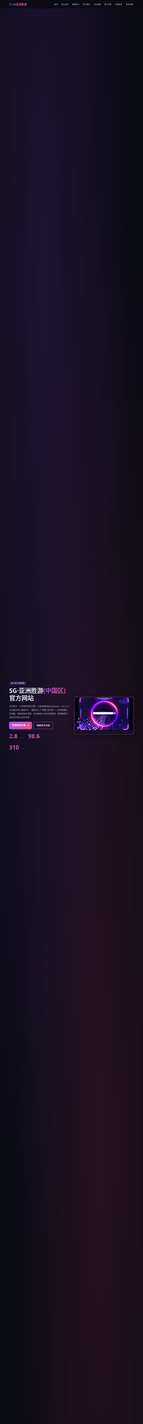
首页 (56, 4)
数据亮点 (75, 4)
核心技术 (65, 4)
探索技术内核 (43, 725)
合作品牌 (97, 4)
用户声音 (107, 4)
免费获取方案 (19, 725)
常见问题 (129, 4)
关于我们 (86, 4)
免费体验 (118, 4)
